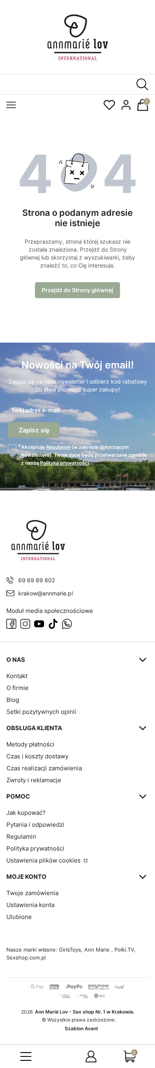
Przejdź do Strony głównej (77, 290)
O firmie (17, 688)
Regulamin (58, 447)
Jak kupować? (26, 812)
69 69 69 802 (36, 580)
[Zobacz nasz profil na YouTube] (39, 624)
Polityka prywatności (35, 848)
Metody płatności (30, 744)
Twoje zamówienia (32, 893)
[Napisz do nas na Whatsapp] (67, 624)
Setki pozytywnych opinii (41, 711)
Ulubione (19, 917)
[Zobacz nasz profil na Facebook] (11, 624)
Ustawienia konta (30, 905)
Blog (12, 700)
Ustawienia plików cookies (44, 860)
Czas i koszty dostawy (37, 756)
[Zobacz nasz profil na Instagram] (25, 624)
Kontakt (16, 676)
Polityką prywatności (64, 463)
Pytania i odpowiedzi (35, 824)
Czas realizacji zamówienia (44, 768)
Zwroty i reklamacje (33, 780)
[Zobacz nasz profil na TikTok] (53, 624)
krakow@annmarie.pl (45, 593)
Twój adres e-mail (35, 410)
